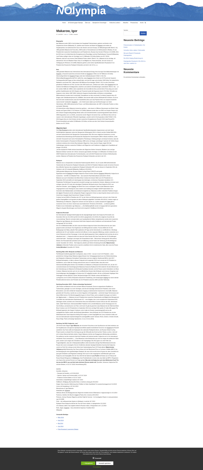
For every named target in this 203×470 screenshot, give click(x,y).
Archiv (142, 22)
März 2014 (61, 417)
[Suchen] (145, 22)
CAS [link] (77, 215)
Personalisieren (97, 467)
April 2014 (61, 420)
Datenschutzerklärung (105, 454)
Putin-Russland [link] (63, 130)
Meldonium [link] (76, 358)
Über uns (87, 22)
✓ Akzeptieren (88, 463)
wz (67, 34)
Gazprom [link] (100, 45)
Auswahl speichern (105, 463)
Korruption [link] (72, 273)
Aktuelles (125, 22)
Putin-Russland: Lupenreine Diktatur (68, 429)
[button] (120, 22)
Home (64, 22)
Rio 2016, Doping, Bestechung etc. (133, 58)
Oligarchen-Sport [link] (61, 128)
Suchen (126, 30)
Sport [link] (103, 145)
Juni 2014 (60, 426)
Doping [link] (69, 173)
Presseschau (134, 22)
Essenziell (98, 458)
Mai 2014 (60, 423)
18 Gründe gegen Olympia (75, 22)
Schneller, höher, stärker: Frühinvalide (134, 50)
